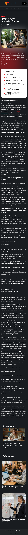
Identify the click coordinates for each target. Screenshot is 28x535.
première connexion (13, 140)
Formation (5, 442)
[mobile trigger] (2, 3)
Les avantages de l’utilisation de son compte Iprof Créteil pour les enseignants (13, 93)
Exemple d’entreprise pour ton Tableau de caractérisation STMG (13, 520)
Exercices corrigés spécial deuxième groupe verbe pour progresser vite (12, 445)
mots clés (10, 192)
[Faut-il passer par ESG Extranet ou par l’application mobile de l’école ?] (14, 473)
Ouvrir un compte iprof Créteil (12, 77)
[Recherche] (24, 3)
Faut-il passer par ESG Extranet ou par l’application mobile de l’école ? (12, 487)
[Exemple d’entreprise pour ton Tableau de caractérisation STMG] (14, 505)
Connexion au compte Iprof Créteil (13, 80)
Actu (3, 16)
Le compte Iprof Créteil (10, 74)
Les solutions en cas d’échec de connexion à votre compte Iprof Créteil (14, 84)
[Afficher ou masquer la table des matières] (19, 71)
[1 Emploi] (10, 3)
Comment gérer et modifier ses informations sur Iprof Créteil (12, 88)
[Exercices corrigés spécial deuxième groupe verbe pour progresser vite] (14, 434)
